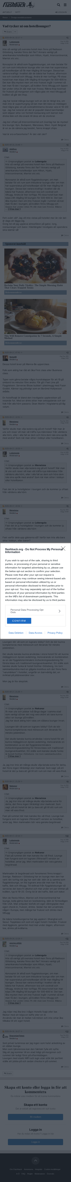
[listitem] (35, 611)
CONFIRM (19, 620)
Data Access (35, 632)
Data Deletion (16, 632)
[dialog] (35, 591)
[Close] (64, 549)
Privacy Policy (55, 632)
